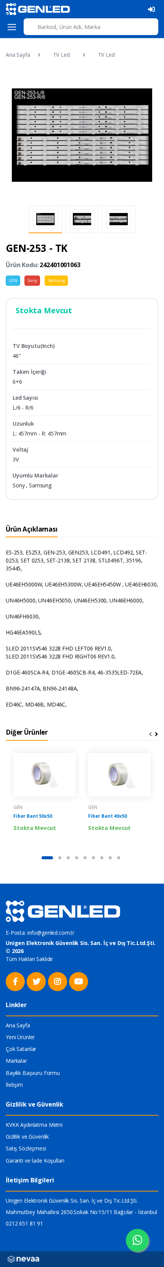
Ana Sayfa (18, 54)
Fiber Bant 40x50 (107, 816)
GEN (13, 280)
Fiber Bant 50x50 (32, 816)
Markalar (16, 1060)
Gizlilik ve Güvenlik (27, 1136)
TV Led (61, 54)
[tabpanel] (44, 798)
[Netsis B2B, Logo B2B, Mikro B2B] (23, 1258)
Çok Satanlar (21, 1048)
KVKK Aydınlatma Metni (34, 1124)
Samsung (56, 280)
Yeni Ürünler (20, 1037)
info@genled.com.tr (50, 932)
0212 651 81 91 (24, 1223)
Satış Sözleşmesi (26, 1148)
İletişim (14, 1084)
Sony (32, 280)
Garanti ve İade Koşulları (35, 1160)
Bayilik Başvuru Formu (33, 1072)
